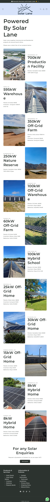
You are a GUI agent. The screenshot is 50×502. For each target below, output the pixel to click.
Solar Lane (26, 501)
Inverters (9, 481)
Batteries (9, 483)
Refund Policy (25, 487)
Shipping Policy (26, 485)
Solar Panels (10, 475)
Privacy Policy (25, 483)
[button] (2, 9)
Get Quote (25, 461)
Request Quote (10, 485)
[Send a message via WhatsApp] (47, 499)
